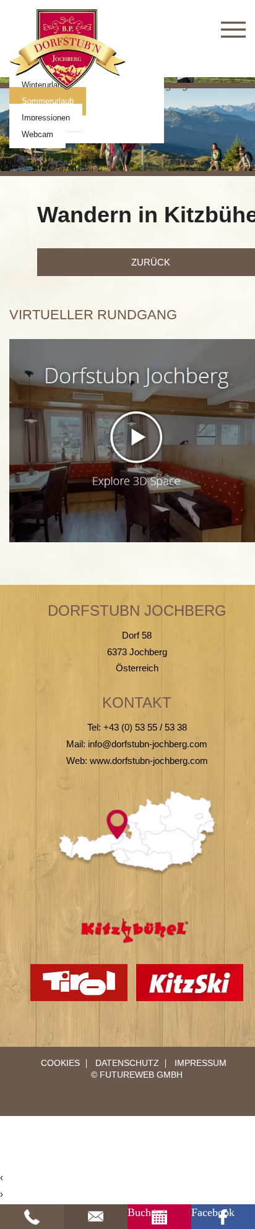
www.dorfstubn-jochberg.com (149, 760)
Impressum (201, 1063)
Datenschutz (127, 1063)
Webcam (37, 134)
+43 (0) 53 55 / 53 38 (145, 727)
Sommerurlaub (48, 101)
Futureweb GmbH (141, 1075)
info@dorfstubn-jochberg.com (147, 744)
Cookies (60, 1063)
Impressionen (46, 117)
